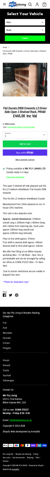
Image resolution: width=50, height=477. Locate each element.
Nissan (6, 360)
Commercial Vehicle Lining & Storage (21, 127)
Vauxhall (7, 375)
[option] (25, 79)
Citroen (6, 343)
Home (5, 47)
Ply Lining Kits (8, 454)
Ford (5, 328)
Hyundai (7, 338)
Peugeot (7, 348)
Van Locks (6, 457)
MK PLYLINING (22, 465)
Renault (6, 365)
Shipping (30, 457)
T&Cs (37, 457)
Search (25, 38)
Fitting (35, 454)
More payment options (25, 159)
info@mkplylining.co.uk (20, 420)
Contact (5, 461)
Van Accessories (18, 457)
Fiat (5, 322)
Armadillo (15, 469)
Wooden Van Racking (23, 454)
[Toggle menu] (4, 4)
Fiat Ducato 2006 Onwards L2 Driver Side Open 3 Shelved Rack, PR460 (24, 52)
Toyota (6, 370)
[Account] (37, 3)
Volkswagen (8, 380)
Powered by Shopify (36, 465)
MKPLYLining (10, 124)
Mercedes (7, 333)
